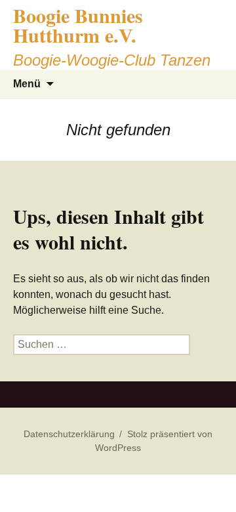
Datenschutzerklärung (69, 434)
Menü (27, 83)
